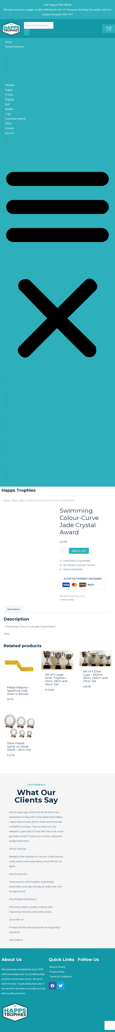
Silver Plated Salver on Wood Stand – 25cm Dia (19, 746)
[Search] (26, 32)
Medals (9, 109)
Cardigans (14, 61)
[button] (57, 262)
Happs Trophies (18, 490)
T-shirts (13, 80)
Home (8, 41)
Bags (11, 56)
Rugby (8, 89)
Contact (9, 128)
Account (9, 133)
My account (15, 137)
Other (8, 123)
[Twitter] (60, 985)
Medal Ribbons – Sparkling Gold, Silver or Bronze (18, 691)
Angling (9, 99)
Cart (11, 142)
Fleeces (13, 65)
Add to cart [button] (57, 699)
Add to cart (79, 551)
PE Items (13, 75)
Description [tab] (13, 609)
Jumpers (13, 51)
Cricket (9, 94)
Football (9, 85)
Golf (7, 104)
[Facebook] (52, 985)
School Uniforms (14, 46)
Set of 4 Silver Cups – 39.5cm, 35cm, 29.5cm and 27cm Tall (95, 676)
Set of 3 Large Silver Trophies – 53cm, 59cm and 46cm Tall (56, 679)
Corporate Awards (15, 118)
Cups (8, 113)
